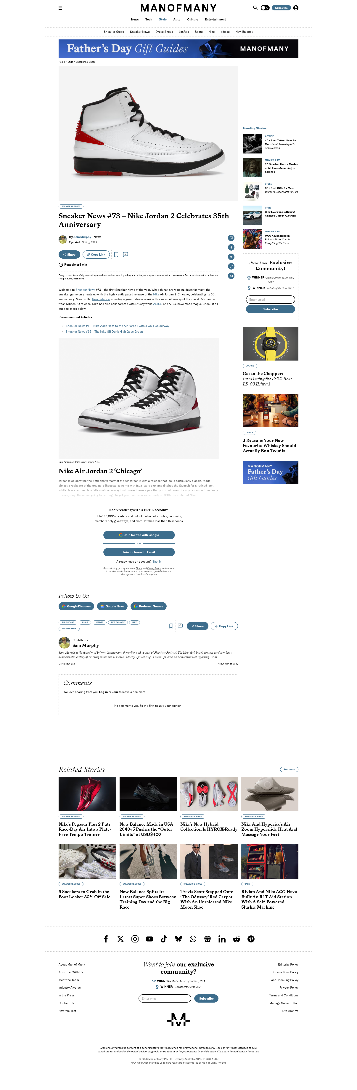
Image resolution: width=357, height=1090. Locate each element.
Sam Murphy (82, 237)
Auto (177, 19)
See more (289, 769)
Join (115, 692)
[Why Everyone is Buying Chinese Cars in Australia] (252, 215)
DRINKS (249, 432)
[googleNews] (207, 938)
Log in (103, 692)
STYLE (268, 184)
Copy (98, 254)
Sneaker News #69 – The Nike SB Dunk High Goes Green (104, 331)
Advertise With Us (71, 972)
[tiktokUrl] (164, 938)
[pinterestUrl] (251, 938)
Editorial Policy (288, 964)
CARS (268, 207)
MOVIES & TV (272, 160)
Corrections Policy (285, 972)
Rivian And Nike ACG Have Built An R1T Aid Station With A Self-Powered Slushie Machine (269, 899)
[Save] (116, 254)
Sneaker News (140, 31)
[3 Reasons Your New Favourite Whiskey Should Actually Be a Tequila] (270, 410)
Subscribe (281, 7)
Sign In (157, 561)
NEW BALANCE (118, 622)
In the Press (67, 995)
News (135, 19)
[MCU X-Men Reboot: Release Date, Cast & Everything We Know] (252, 239)
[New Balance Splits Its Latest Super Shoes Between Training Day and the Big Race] (148, 861)
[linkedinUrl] (222, 938)
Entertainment (215, 19)
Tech (148, 19)
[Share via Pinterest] (233, 188)
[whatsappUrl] (193, 938)
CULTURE (250, 366)
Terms (139, 568)
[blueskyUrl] (178, 938)
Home (62, 61)
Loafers (184, 31)
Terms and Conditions (283, 995)
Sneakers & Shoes (86, 61)
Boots (199, 31)
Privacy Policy (154, 568)
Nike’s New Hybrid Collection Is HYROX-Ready (208, 826)
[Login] (295, 7)
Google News (115, 606)
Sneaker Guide (114, 31)
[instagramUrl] (135, 938)
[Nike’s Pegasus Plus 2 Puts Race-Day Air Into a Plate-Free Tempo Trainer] (87, 794)
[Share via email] (231, 276)
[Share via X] (233, 180)
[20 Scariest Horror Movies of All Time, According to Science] (252, 167)
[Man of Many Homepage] (178, 7)
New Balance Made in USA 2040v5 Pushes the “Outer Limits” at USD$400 (146, 829)
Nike (212, 31)
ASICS (157, 304)
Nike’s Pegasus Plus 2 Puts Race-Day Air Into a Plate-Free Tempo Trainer (85, 829)
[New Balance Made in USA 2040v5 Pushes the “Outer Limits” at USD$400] (148, 794)
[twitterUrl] (120, 938)
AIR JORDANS (68, 622)
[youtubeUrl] (149, 938)
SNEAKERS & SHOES (71, 206)
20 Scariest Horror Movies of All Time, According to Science (281, 168)
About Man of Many (228, 663)
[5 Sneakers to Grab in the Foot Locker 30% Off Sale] (87, 861)
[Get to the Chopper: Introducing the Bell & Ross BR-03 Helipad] (270, 344)
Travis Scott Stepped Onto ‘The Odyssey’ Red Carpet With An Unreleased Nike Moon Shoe (207, 899)
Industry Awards (70, 987)
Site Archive (290, 1011)
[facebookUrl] (106, 938)
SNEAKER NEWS (69, 629)
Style (163, 19)
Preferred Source (151, 606)
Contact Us (66, 1003)
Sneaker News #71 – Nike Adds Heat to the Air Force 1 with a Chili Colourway (117, 326)
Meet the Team (69, 980)
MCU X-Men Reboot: (277, 239)
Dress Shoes (164, 31)
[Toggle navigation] (62, 8)
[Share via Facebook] (233, 172)
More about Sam (67, 663)
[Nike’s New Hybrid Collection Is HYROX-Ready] (209, 794)
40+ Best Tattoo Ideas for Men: (280, 144)
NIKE (134, 622)
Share (71, 254)
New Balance (244, 31)
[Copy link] (233, 196)
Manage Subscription (283, 1003)
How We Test (67, 1011)
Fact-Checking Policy (284, 980)
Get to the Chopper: (267, 378)
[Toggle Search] (255, 8)
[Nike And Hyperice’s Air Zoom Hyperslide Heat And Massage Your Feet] (270, 794)
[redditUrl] (236, 938)
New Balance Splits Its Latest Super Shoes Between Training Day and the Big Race (148, 899)
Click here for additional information (238, 1051)
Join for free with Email (139, 552)
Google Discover (79, 606)
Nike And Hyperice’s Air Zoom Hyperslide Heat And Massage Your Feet (269, 829)
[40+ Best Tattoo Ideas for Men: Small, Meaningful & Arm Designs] (252, 143)
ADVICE (269, 136)
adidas (225, 31)
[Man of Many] (178, 1019)
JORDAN (99, 622)
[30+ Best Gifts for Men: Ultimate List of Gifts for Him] (252, 191)
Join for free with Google (141, 535)
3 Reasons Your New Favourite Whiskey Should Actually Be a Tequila (269, 445)
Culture (192, 19)
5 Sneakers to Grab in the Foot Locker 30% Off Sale (84, 894)
